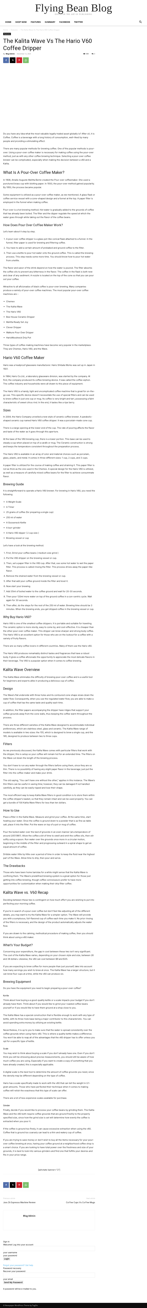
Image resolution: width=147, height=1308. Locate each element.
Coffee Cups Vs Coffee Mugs (80, 1202)
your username (10, 1252)
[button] (140, 22)
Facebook (64, 22)
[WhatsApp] (26, 60)
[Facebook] (6, 60)
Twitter (78, 22)
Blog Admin (10, 54)
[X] (13, 60)
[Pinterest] (19, 60)
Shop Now (21, 22)
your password (10, 1255)
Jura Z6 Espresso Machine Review (19, 1202)
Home (8, 22)
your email (8, 1279)
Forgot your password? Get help (18, 1265)
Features (36, 22)
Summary (50, 22)
